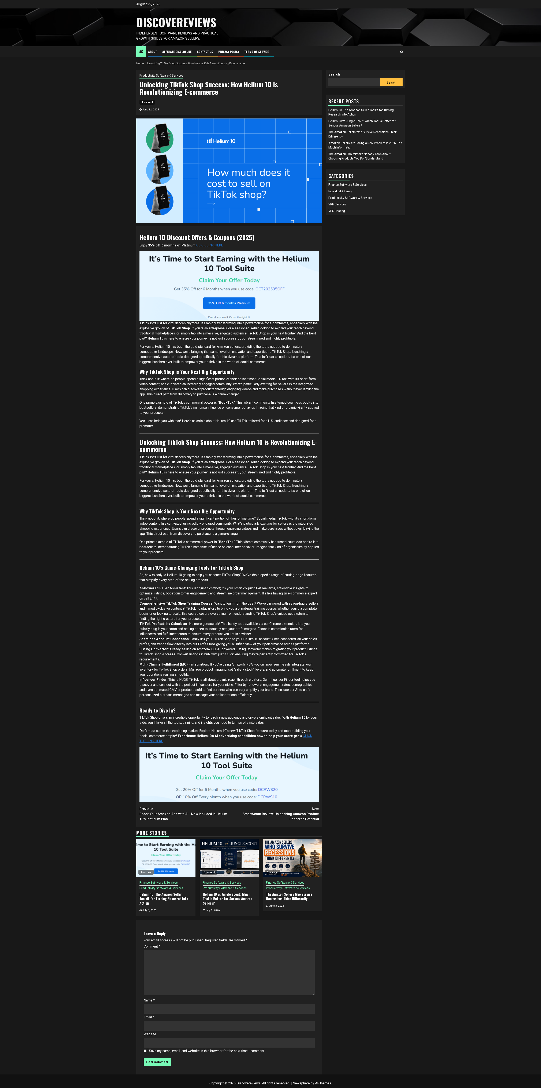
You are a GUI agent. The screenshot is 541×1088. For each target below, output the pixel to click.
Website (150, 1034)
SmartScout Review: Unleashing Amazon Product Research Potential (281, 814)
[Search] (401, 52)
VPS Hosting (336, 211)
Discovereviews (176, 22)
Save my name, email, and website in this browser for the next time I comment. (207, 1051)
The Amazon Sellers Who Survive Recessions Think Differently (289, 896)
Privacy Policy (228, 51)
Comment (152, 946)
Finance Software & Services (158, 882)
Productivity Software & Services (161, 75)
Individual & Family (340, 191)
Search (334, 74)
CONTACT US (205, 51)
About (152, 51)
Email (149, 1017)
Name (149, 1000)
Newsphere (301, 1083)
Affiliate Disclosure (177, 51)
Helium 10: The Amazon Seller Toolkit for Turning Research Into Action (163, 899)
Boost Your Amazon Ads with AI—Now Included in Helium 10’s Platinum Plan (183, 814)
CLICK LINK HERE (209, 245)
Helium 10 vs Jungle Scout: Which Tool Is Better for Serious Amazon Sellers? (227, 899)
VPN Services (337, 204)
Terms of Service (256, 51)
